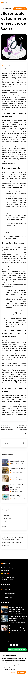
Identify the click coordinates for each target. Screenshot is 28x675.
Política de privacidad (8, 577)
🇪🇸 (2, 574)
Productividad (7, 518)
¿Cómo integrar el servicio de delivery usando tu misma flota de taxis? (18, 618)
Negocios (6, 68)
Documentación (8, 524)
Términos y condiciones (8, 579)
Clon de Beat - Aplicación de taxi (12, 542)
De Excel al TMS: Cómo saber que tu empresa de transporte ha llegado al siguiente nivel (18, 628)
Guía (5, 526)
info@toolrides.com (10, 593)
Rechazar (12, 672)
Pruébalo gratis (20, 8)
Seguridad (6, 515)
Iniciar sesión (7, 8)
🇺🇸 (5, 574)
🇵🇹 (8, 574)
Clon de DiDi (7, 545)
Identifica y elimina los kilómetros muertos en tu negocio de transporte (16, 609)
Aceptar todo (21, 672)
